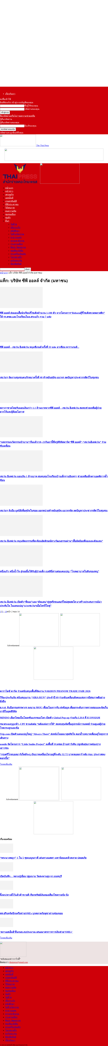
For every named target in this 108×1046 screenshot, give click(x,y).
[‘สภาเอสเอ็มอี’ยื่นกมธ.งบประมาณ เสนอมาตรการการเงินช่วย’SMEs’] (6, 926)
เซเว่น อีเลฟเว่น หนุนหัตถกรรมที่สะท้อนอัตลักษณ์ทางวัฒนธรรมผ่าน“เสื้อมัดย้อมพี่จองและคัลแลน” (51, 541)
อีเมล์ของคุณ (30, 126)
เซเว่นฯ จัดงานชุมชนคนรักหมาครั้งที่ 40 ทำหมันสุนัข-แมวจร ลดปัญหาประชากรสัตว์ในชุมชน (49, 377)
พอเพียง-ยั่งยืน (17, 250)
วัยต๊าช (14, 224)
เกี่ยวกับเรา (10, 94)
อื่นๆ (7, 221)
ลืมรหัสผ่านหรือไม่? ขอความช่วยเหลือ (17, 116)
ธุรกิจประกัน (16, 260)
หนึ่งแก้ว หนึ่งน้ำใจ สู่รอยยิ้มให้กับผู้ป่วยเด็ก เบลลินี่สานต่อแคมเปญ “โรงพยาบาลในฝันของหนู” (49, 571)
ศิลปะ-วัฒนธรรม (18, 247)
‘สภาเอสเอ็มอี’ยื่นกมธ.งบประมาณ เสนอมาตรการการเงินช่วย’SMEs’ (36, 932)
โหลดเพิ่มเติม (6, 764)
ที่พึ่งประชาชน (11, 204)
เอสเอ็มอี (9, 198)
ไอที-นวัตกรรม (17, 234)
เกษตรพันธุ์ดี (11, 201)
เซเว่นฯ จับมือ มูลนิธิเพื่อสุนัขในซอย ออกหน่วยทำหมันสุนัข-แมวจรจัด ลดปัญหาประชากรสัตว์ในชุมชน (53, 510)
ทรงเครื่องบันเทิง (18, 254)
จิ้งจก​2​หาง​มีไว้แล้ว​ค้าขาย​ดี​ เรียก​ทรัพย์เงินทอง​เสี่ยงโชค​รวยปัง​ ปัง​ (34, 894)
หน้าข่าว (9, 191)
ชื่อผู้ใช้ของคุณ (31, 106)
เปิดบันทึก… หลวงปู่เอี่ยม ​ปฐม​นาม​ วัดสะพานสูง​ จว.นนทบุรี (31, 876)
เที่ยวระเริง (15, 227)
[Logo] (20, 183)
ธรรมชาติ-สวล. (18, 241)
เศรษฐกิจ (9, 194)
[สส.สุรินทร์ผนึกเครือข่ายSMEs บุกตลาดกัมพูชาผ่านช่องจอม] (6, 908)
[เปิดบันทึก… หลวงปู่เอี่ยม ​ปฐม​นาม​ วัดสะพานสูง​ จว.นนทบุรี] (6, 871)
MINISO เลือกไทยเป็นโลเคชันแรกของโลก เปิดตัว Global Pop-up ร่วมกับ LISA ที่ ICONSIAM (50, 717)
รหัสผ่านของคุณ (31, 109)
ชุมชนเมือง (10, 214)
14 (6, 611)
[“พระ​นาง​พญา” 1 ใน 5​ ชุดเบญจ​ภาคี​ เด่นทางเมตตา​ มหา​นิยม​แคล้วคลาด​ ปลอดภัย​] (6, 852)
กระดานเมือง (17, 244)
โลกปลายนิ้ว (16, 257)
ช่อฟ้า (8, 218)
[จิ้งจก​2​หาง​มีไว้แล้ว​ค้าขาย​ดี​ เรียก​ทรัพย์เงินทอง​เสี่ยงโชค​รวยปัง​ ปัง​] (6, 889)
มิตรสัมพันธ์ (16, 264)
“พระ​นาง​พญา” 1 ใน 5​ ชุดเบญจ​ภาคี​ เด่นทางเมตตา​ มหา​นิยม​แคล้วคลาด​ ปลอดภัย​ (43, 857)
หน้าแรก (9, 188)
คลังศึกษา (15, 231)
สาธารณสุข (16, 237)
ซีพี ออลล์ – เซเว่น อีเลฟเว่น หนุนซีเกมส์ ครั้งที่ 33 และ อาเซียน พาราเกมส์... (39, 347)
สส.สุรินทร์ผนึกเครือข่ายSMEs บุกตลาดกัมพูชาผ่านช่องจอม (31, 913)
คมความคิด (10, 211)
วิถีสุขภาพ (10, 208)
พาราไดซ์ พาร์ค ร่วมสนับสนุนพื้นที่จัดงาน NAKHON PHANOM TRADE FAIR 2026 (45, 691)
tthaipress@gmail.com (18, 962)
